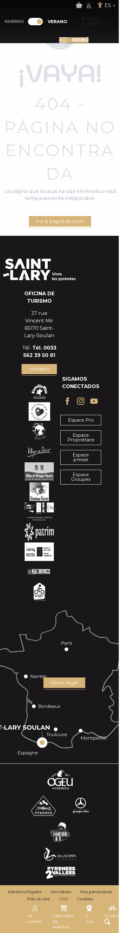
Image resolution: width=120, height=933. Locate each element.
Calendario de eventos (63, 921)
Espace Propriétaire (80, 437)
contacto (39, 369)
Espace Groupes (80, 477)
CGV (63, 899)
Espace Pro (81, 420)
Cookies (85, 899)
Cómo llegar (64, 682)
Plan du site (38, 899)
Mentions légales (25, 892)
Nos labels (61, 892)
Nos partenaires (96, 892)
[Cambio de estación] (37, 21)
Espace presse (81, 457)
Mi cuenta (35, 919)
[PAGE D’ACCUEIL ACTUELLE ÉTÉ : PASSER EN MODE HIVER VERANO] (35, 21)
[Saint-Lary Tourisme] (95, 22)
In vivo (89, 919)
